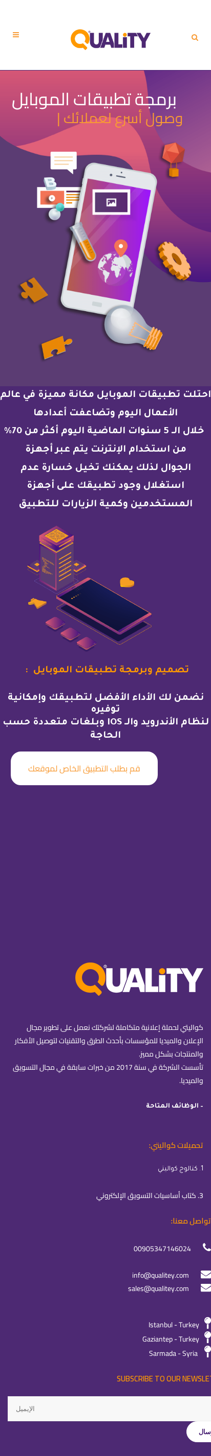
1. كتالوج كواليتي (180, 1169)
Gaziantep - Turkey (170, 1339)
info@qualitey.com (160, 1275)
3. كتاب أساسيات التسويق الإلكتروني (149, 1195)
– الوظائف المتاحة (174, 1106)
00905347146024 (162, 1248)
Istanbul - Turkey (174, 1324)
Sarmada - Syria (173, 1353)
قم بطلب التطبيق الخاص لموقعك (84, 768)
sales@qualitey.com (158, 1288)
